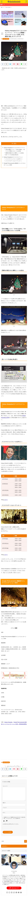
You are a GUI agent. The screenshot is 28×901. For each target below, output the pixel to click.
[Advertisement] (14, 86)
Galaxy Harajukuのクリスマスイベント (13, 157)
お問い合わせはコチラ (14, 887)
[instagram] (12, 892)
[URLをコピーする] (25, 64)
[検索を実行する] (25, 841)
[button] (2, 64)
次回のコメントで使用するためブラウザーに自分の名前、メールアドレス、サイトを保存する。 (14, 818)
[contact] (21, 892)
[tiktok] (14, 892)
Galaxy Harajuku (6, 38)
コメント (5, 786)
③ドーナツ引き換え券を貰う (12, 154)
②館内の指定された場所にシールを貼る (14, 153)
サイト (4, 812)
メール (4, 807)
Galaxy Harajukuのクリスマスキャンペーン (14, 147)
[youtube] (19, 892)
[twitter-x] (9, 892)
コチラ (6, 499)
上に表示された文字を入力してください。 (11, 824)
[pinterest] (16, 892)
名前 (4, 802)
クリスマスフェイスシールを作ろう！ (14, 159)
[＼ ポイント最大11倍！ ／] (14, 4)
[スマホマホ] (13, 1)
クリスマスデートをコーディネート (13, 160)
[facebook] (7, 892)
